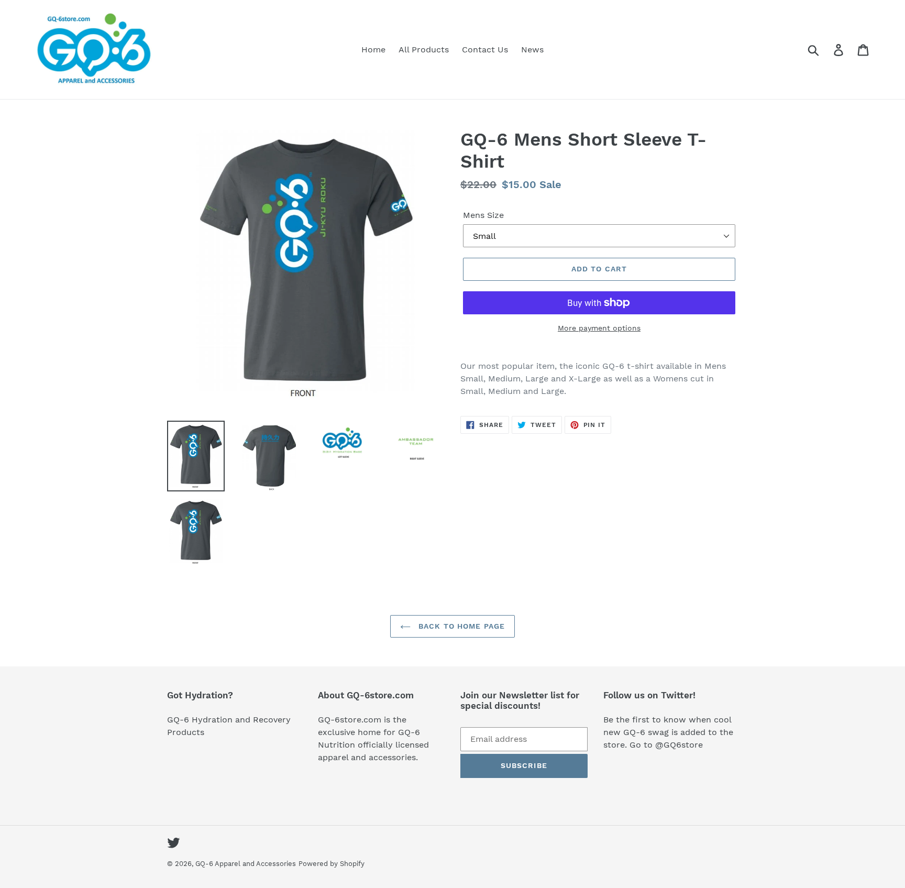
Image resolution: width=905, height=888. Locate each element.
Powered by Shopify (332, 864)
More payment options (599, 328)
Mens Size (483, 215)
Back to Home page (460, 626)
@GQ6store (679, 745)
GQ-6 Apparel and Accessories (245, 864)
